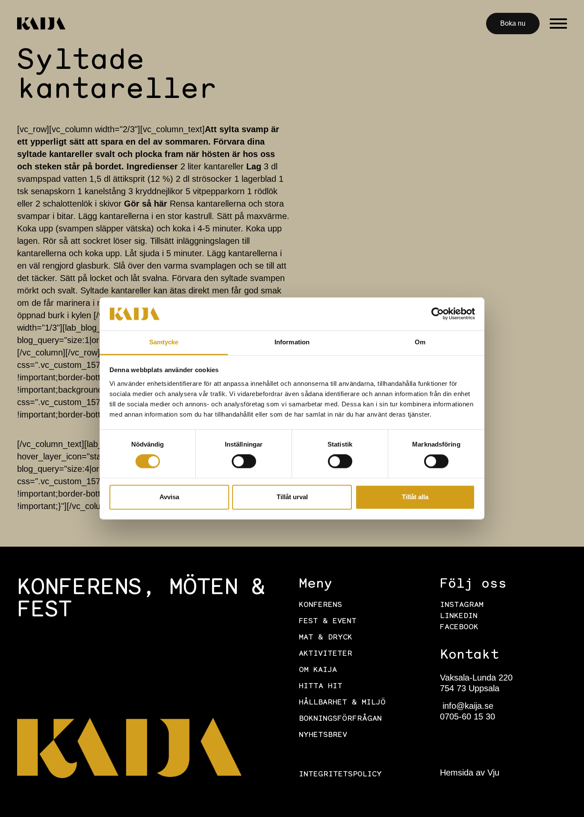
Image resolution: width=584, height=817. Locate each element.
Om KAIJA (318, 670)
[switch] (244, 461)
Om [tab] (420, 342)
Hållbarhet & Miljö (342, 703)
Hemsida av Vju (469, 772)
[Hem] (41, 23)
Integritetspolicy (340, 774)
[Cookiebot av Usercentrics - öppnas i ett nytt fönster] (437, 314)
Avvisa (169, 496)
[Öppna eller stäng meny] (558, 23)
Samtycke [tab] (164, 342)
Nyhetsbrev (323, 735)
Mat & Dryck (325, 638)
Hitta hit (320, 686)
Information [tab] (292, 342)
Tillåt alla (415, 496)
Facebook (459, 627)
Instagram (462, 605)
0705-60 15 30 (467, 716)
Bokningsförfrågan (340, 719)
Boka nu (512, 23)
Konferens (320, 605)
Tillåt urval (292, 496)
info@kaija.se (466, 705)
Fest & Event (328, 621)
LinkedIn (459, 616)
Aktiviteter (325, 654)
